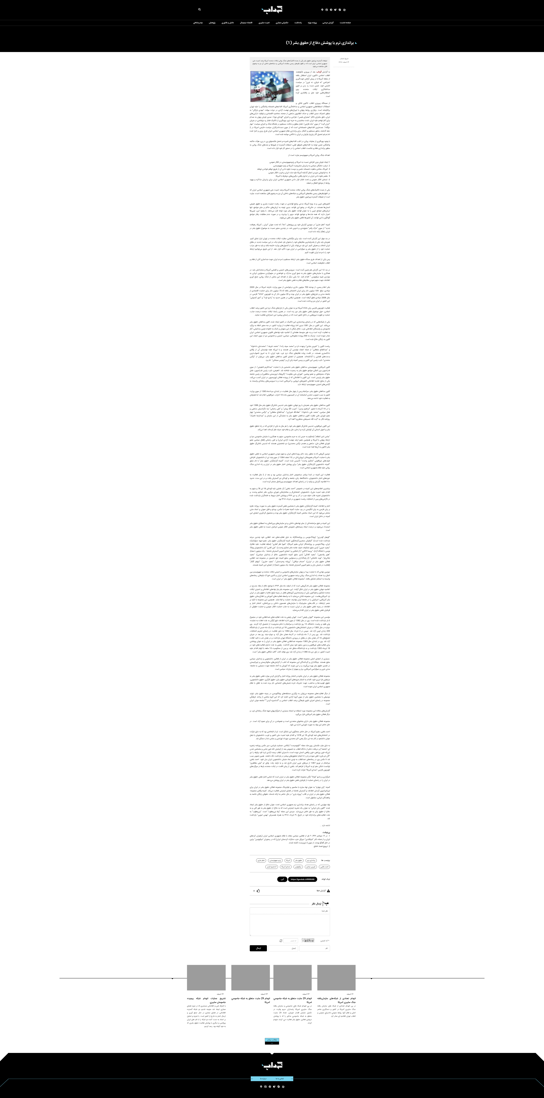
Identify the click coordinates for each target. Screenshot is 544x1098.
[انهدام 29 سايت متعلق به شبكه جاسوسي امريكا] (292, 977)
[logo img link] (272, 10)
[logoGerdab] (272, 1066)
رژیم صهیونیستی (275, 860)
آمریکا (288, 860)
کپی (282, 879)
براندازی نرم (311, 860)
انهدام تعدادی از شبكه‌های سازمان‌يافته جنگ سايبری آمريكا (336, 1000)
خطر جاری (261, 860)
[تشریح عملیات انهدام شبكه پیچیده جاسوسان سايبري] (206, 977)
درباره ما (263, 1078)
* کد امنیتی (324, 940)
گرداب (319, 72)
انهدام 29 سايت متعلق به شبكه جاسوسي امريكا (292, 1000)
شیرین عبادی (310, 866)
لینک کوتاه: (325, 879)
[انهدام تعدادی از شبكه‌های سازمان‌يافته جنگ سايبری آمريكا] (336, 977)
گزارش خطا (321, 890)
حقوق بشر (298, 860)
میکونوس (298, 866)
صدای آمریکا (285, 866)
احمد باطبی (324, 866)
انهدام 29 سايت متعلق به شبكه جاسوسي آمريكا (250, 1000)
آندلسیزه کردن (271, 866)
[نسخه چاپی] (334, 68)
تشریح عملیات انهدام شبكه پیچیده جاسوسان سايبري (206, 1000)
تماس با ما (280, 1078)
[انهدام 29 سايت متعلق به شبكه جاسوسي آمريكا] (250, 977)
